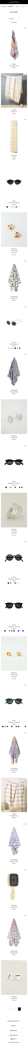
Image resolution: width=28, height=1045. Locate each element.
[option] (14, 2)
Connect (13, 1025)
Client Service (13, 1035)
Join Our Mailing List (13, 1021)
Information (13, 1030)
